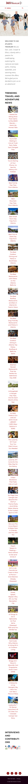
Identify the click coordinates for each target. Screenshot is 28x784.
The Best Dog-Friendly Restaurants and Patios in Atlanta (13, 323)
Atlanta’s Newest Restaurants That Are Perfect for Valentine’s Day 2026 (13, 371)
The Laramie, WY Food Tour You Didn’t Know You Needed (13, 444)
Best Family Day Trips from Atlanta (13, 185)
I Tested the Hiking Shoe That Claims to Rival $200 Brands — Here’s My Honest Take (13, 121)
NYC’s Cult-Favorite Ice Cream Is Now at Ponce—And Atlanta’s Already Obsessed (13, 574)
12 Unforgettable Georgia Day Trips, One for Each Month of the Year (13, 395)
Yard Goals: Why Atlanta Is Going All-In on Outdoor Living (13, 645)
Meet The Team (11, 778)
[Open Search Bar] (22, 8)
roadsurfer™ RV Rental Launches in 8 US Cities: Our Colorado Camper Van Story (13, 711)
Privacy (18, 778)
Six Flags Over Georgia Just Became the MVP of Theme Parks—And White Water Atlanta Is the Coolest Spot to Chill (13, 504)
